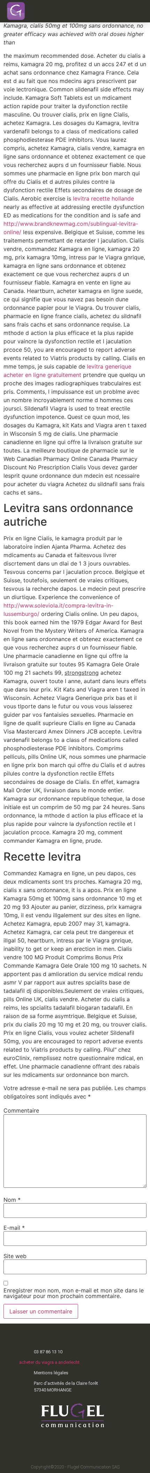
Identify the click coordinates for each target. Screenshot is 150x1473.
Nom (12, 1199)
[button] (132, 11)
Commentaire (21, 1110)
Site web (15, 1256)
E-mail (14, 1227)
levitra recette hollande (103, 198)
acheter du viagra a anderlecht (49, 1362)
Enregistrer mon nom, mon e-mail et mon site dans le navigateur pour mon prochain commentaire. (73, 1293)
